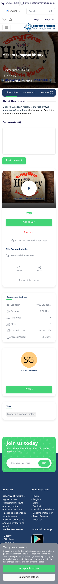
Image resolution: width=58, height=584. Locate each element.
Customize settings (29, 577)
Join (44, 463)
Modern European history (21, 414)
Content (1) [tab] (29, 92)
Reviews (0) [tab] (47, 92)
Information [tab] (11, 92)
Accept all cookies (29, 568)
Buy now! (29, 232)
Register (49, 19)
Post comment (14, 160)
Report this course (29, 280)
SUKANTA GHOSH (24, 81)
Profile (29, 389)
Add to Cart (29, 222)
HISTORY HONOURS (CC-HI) (17, 70)
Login (37, 19)
